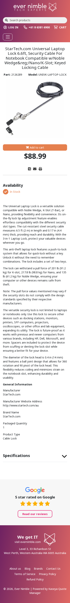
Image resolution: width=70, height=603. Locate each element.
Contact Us (53, 568)
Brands (38, 568)
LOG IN (13, 27)
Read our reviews (35, 514)
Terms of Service (24, 574)
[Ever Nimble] (35, 7)
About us (15, 568)
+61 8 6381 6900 (39, 27)
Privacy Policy (47, 574)
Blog (27, 568)
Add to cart (36, 147)
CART (62, 27)
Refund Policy (35, 579)
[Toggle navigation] (7, 37)
